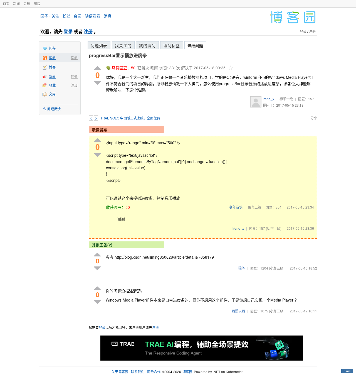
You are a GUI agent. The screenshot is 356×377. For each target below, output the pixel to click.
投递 (74, 76)
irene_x (268, 98)
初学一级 (286, 98)
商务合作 (153, 371)
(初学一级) (273, 228)
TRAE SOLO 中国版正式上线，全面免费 (130, 118)
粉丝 (66, 16)
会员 (26, 3)
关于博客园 (120, 371)
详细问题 (195, 45)
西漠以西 (238, 311)
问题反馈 (54, 108)
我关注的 (123, 45)
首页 (6, 3)
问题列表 (99, 45)
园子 (44, 16)
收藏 (52, 85)
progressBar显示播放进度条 (118, 55)
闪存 (52, 48)
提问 (74, 57)
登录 (68, 31)
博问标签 (171, 45)
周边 (37, 3)
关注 (55, 16)
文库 (52, 94)
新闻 (16, 3)
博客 (52, 67)
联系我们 (137, 371)
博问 (52, 57)
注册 (88, 31)
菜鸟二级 (254, 207)
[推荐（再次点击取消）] (97, 68)
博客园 (187, 371)
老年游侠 (236, 207)
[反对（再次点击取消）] (97, 82)
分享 (313, 118)
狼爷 (241, 268)
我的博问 (147, 45)
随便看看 (92, 16)
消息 (108, 16)
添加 (74, 85)
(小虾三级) (277, 268)
